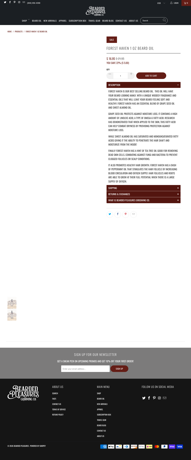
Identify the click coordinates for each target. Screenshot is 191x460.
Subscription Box (77, 20)
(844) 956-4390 (33, 3)
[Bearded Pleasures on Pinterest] (14, 2)
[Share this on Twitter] (110, 214)
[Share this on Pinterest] (125, 214)
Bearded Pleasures (21, 445)
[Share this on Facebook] (117, 214)
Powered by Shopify (38, 445)
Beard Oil (36, 20)
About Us (133, 20)
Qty (108, 69)
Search (55, 393)
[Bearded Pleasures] (95, 11)
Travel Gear (94, 20)
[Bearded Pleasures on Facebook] (9, 2)
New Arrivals (50, 20)
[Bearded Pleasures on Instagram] (19, 2)
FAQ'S (54, 398)
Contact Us (121, 20)
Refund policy (57, 414)
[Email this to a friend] (133, 214)
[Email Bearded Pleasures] (23, 2)
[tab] (144, 85)
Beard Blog (108, 20)
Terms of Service (59, 409)
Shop (25, 20)
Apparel (63, 20)
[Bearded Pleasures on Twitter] (5, 2)
